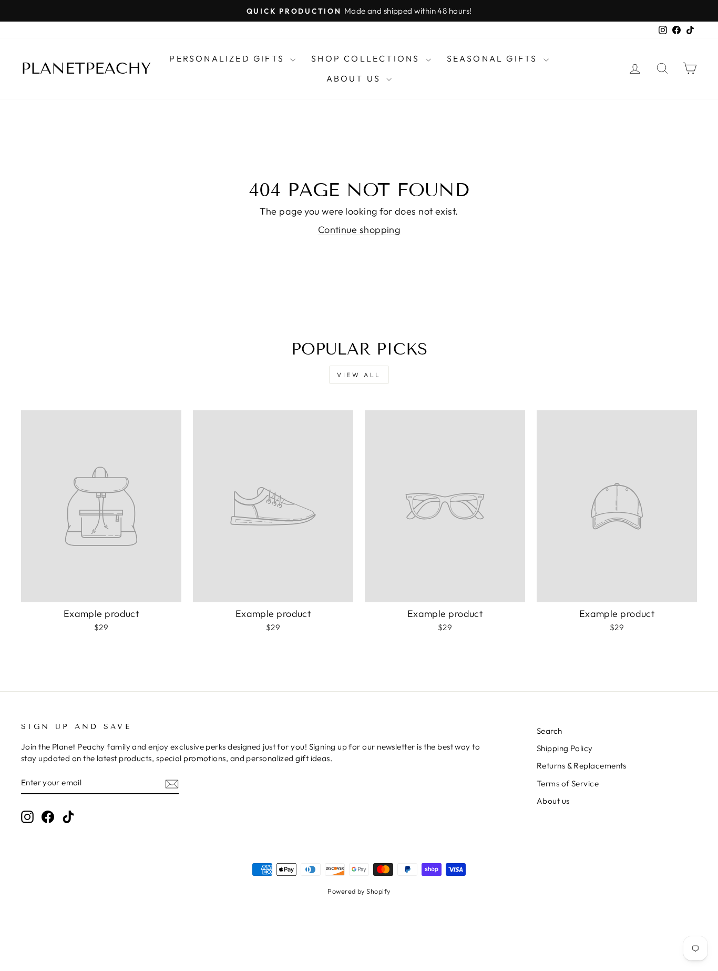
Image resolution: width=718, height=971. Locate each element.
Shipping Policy (565, 748)
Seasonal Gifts (494, 58)
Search (549, 731)
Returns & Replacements (582, 766)
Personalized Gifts (228, 58)
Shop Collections (367, 58)
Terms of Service (568, 783)
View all (359, 375)
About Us (355, 78)
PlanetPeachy (86, 68)
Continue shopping (359, 230)
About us (553, 801)
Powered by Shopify (358, 891)
